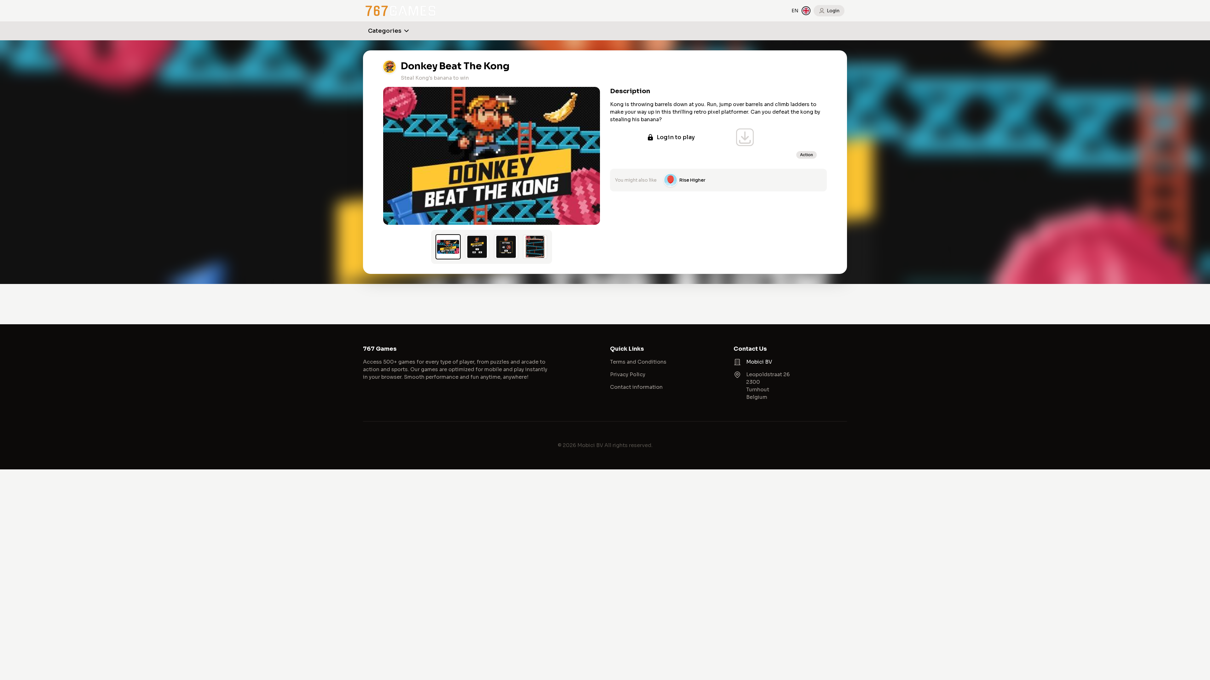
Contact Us (750, 348)
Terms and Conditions (638, 362)
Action (806, 154)
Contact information (636, 387)
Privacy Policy (627, 374)
